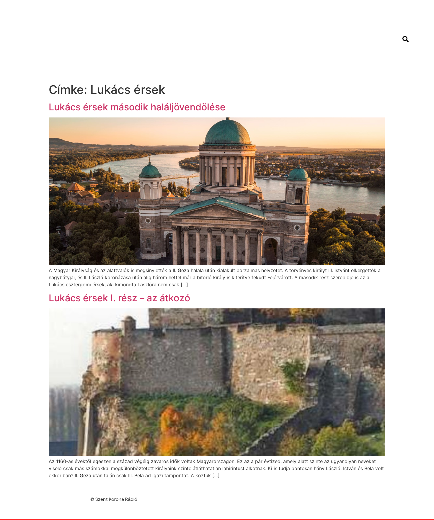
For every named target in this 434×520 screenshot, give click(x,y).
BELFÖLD (224, 12)
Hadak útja (372, 26)
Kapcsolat (373, 12)
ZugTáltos (373, 67)
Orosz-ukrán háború (318, 53)
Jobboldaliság (210, 39)
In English (169, 12)
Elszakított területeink (228, 26)
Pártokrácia (224, 67)
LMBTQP (376, 39)
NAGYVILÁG (255, 12)
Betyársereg (176, 26)
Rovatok (340, 12)
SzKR (255, 67)
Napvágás (272, 53)
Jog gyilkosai (254, 39)
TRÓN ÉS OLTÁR (287, 67)
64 (316, 12)
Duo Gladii (290, 12)
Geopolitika (335, 26)
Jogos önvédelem (299, 39)
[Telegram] (383, 501)
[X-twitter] (395, 501)
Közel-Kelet (344, 39)
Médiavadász (181, 53)
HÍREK (197, 12)
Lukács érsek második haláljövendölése (137, 107)
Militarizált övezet (228, 53)
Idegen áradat (167, 39)
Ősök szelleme (369, 53)
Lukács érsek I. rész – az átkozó (119, 298)
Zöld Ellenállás (332, 67)
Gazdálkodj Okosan (288, 26)
